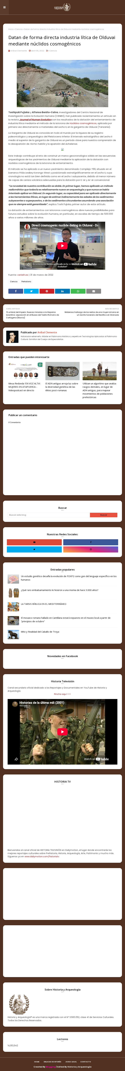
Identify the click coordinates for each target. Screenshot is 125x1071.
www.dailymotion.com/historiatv (42, 856)
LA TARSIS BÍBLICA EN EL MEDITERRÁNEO (43, 603)
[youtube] (34, 542)
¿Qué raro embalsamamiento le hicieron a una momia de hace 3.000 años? (59, 590)
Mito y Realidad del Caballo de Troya (40, 631)
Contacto (85, 1061)
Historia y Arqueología (79, 1066)
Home (36, 1061)
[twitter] (34, 549)
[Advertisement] (62, 894)
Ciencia (18, 29)
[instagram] (90, 549)
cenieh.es (22, 274)
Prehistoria (26, 281)
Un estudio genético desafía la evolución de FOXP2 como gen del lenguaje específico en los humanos (69, 578)
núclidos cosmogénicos (83, 123)
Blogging (51, 1066)
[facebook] (90, 542)
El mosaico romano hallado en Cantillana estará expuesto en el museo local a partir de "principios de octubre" (66, 619)
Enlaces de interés (52, 1061)
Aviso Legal (71, 1061)
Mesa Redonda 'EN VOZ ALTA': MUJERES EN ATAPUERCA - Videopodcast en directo (24, 387)
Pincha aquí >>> (62, 694)
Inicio (10, 29)
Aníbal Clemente (18, 50)
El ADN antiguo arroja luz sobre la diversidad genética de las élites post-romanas (61, 387)
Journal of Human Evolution (35, 119)
